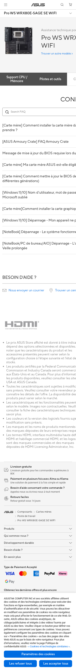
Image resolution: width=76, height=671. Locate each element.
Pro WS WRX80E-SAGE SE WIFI (30, 13)
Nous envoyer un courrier (26, 290)
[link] (38, 4)
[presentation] (4, 290)
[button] (5, 4)
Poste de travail (26, 516)
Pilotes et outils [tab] (50, 79)
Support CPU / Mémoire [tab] (16, 79)
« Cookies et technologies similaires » (49, 646)
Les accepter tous (55, 664)
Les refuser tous (20, 664)
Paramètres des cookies (38, 654)
